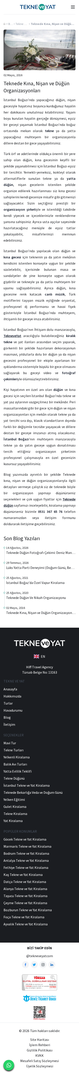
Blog (11, 24)
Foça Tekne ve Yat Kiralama (24, 917)
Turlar (8, 703)
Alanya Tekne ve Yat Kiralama (25, 888)
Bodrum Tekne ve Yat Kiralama (26, 853)
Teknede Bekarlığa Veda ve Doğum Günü (33, 792)
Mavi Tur (10, 743)
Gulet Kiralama (15, 806)
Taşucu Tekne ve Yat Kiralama (25, 896)
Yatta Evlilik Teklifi (18, 771)
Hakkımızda (12, 696)
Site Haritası (39, 1039)
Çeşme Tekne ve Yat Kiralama (25, 903)
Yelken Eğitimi (14, 799)
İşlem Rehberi (39, 1045)
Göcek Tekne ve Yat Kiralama (25, 839)
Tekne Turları (13, 750)
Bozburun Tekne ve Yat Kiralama (28, 910)
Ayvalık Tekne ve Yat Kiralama (26, 924)
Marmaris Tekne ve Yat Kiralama (27, 846)
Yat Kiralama (13, 820)
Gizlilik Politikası (39, 1050)
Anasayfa (10, 689)
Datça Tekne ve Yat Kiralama (25, 881)
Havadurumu (13, 710)
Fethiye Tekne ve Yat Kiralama (26, 867)
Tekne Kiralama (15, 813)
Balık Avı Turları (15, 764)
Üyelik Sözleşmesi (39, 1066)
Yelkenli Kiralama (17, 757)
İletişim (9, 724)
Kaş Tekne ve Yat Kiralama (23, 874)
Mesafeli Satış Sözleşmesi (39, 1061)
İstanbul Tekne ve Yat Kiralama (27, 785)
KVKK (39, 1055)
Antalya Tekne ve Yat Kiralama (26, 860)
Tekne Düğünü (25, 24)
